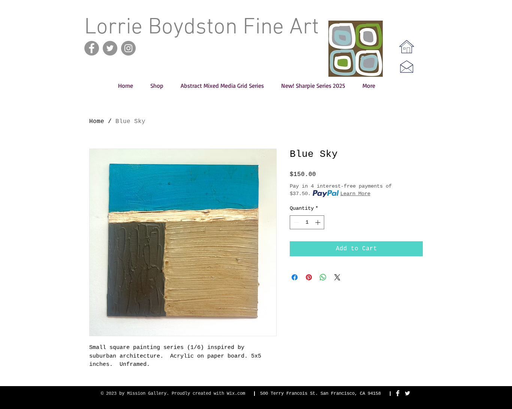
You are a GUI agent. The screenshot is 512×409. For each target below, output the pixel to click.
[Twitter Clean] (407, 393)
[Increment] (318, 222)
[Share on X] (337, 277)
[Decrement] (295, 222)
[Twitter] (110, 48)
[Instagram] (128, 48)
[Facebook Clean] (398, 393)
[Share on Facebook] (294, 277)
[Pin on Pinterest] (308, 277)
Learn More (355, 194)
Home (96, 121)
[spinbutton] (307, 222)
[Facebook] (91, 48)
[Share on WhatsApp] (323, 277)
